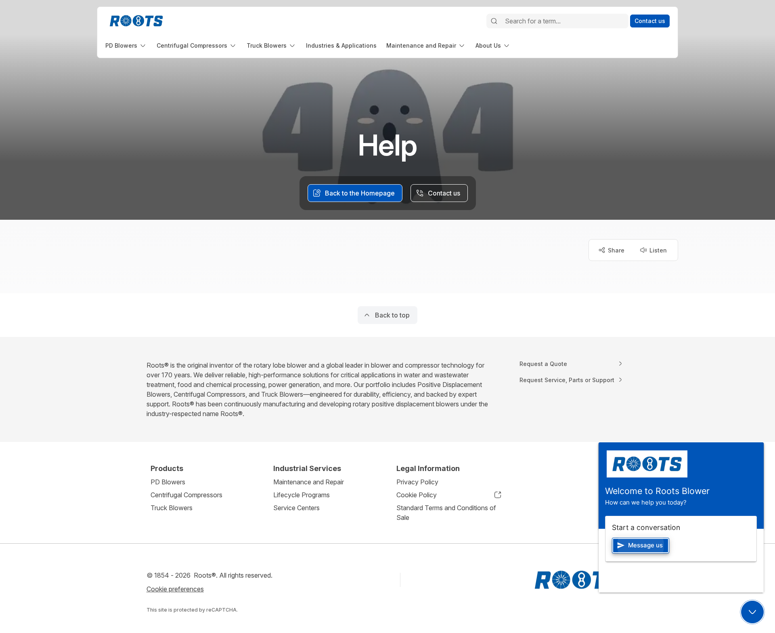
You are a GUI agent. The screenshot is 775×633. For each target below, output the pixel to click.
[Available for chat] (752, 612)
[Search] (494, 21)
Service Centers (296, 508)
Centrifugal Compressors (186, 495)
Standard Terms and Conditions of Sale (446, 513)
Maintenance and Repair (308, 482)
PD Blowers (168, 482)
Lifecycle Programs (301, 495)
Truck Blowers (172, 508)
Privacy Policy (417, 482)
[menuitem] (126, 45)
